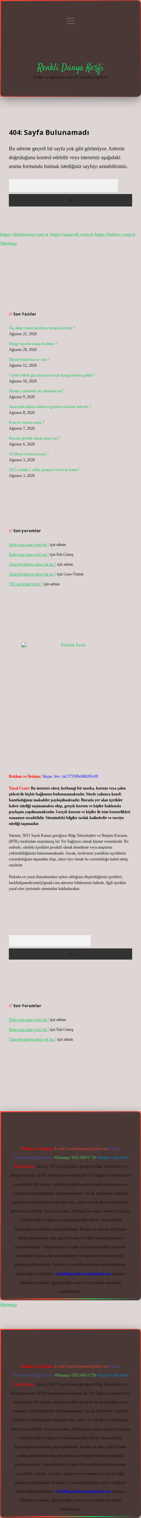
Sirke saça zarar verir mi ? (29, 544)
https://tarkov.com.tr (114, 234)
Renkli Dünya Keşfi (70, 68)
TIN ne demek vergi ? (26, 584)
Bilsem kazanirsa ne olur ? (29, 359)
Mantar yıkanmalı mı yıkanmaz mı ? (36, 391)
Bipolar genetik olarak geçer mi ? (34, 438)
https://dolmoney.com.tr (24, 234)
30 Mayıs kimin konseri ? (29, 454)
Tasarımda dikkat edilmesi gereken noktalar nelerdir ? (50, 406)
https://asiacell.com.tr (71, 234)
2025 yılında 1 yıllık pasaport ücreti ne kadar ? (44, 469)
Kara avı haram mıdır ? (26, 422)
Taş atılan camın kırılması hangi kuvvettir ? (42, 328)
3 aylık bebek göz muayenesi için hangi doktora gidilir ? (52, 375)
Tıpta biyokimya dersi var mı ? (32, 564)
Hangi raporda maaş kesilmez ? (33, 343)
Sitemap (8, 243)
